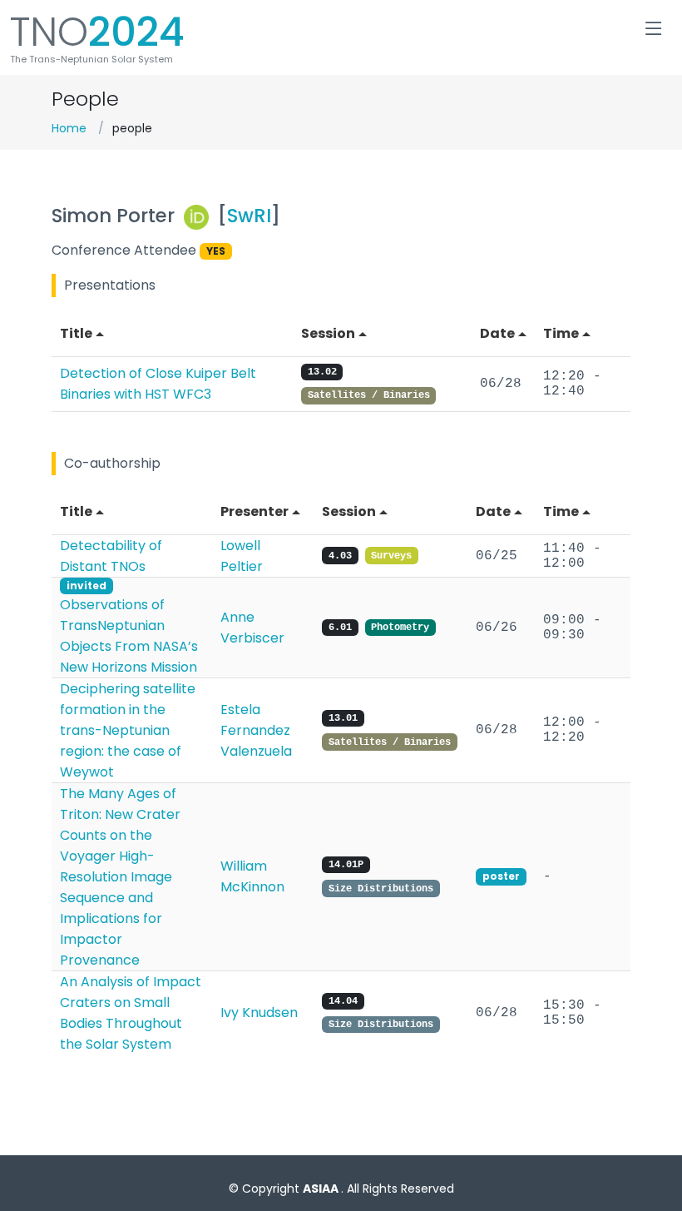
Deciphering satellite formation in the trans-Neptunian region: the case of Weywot (127, 730)
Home (69, 128)
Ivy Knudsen (259, 1012)
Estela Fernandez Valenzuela (256, 730)
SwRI (249, 215)
